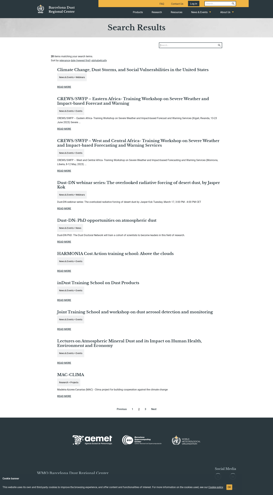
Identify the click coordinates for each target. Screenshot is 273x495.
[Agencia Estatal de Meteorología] (92, 440)
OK (229, 487)
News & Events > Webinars (72, 77)
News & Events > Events (70, 111)
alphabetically (99, 60)
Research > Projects (68, 382)
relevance (64, 60)
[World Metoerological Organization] (186, 440)
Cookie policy (215, 487)
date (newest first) (81, 60)
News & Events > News (70, 228)
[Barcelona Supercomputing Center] (142, 440)
